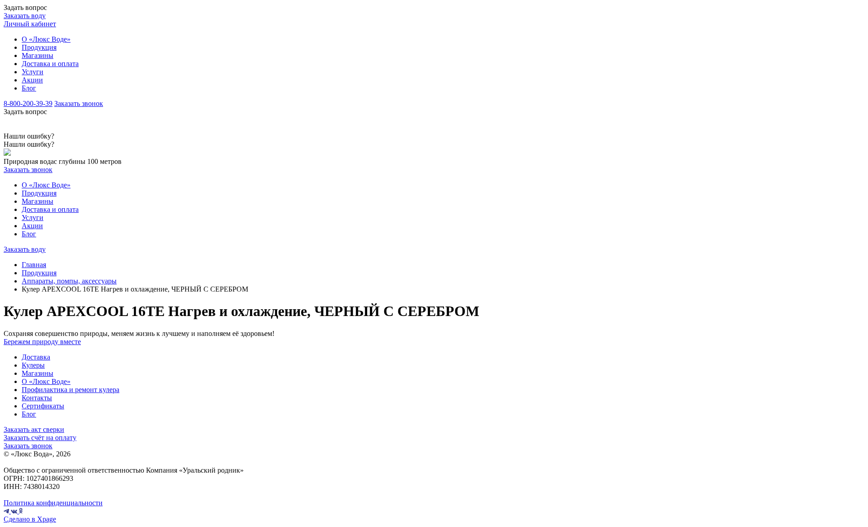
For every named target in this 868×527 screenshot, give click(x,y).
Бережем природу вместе (42, 341)
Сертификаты (43, 406)
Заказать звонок (78, 103)
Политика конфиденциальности (53, 503)
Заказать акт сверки (34, 429)
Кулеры (33, 365)
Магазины (37, 55)
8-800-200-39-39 (28, 103)
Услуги (32, 72)
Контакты (37, 398)
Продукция (39, 47)
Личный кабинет (30, 24)
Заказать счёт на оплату (40, 437)
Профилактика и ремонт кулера (70, 389)
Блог (29, 88)
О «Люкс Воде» (46, 39)
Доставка (36, 357)
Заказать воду (25, 15)
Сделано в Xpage (30, 519)
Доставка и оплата (50, 63)
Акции (32, 80)
